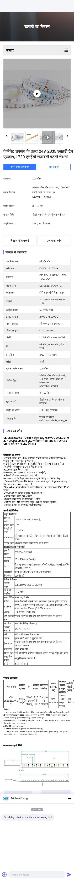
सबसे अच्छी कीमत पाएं (20, 166)
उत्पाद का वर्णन (54, 240)
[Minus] (69, 798)
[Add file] (4, 874)
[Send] (69, 874)
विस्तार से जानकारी (19, 240)
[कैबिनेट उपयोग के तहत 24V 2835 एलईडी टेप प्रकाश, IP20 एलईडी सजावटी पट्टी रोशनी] (37, 93)
